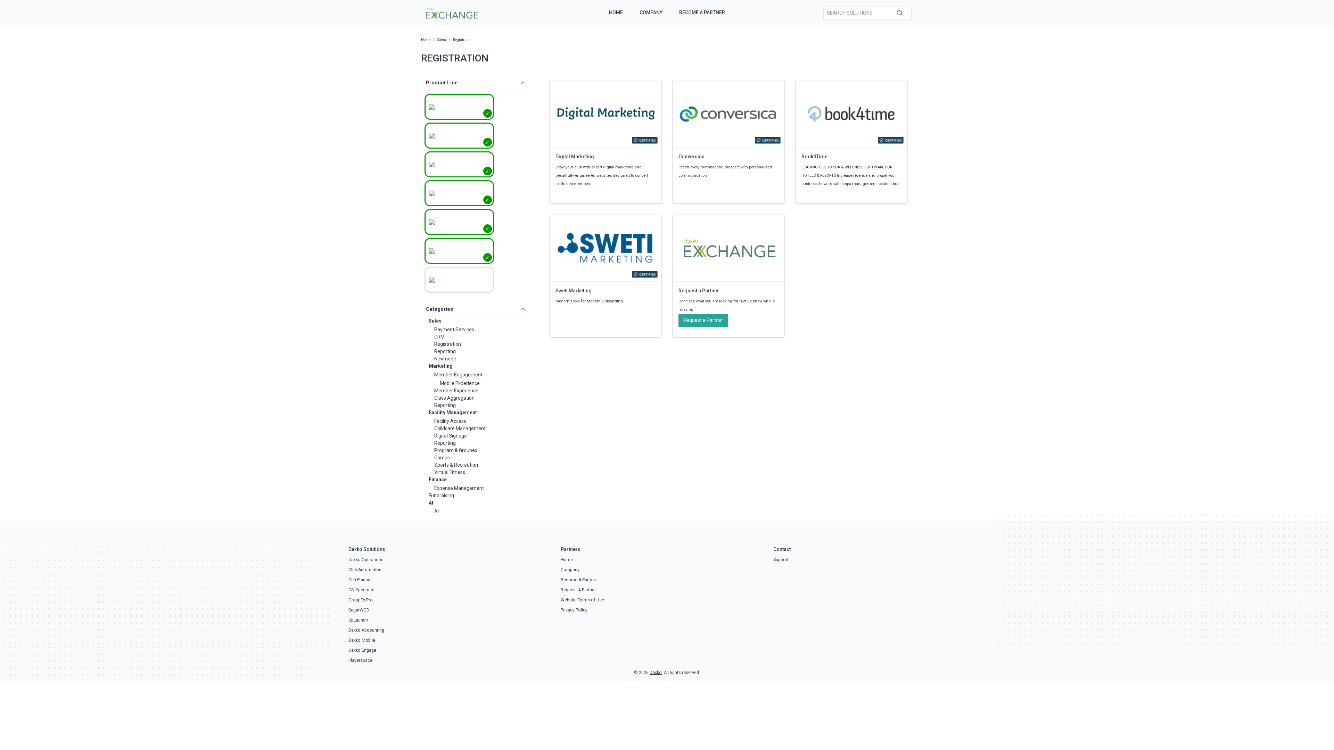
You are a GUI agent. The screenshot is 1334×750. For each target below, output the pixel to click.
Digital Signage (450, 436)
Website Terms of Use (582, 600)
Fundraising (441, 495)
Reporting (445, 351)
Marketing (441, 366)
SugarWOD (358, 610)
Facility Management (453, 412)
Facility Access (450, 421)
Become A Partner (702, 12)
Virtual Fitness (449, 472)
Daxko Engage (362, 650)
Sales (435, 321)
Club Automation (364, 569)
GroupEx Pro (360, 600)
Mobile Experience (460, 383)
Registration (447, 344)
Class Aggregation (454, 398)
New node (445, 358)
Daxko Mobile (361, 640)
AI (431, 503)
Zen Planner (360, 579)
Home (616, 12)
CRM (439, 337)
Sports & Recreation (456, 465)
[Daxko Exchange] (451, 12)
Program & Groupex (455, 450)
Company (651, 12)
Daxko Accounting (366, 630)
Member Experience (456, 390)
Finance (438, 479)
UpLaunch (358, 620)
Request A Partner (578, 590)
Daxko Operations (366, 559)
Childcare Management (460, 428)
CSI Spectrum (361, 590)
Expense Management (459, 488)
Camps (442, 457)
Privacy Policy (574, 610)
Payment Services (454, 329)
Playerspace (360, 660)
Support (781, 559)
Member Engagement (458, 374)
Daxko (656, 672)
